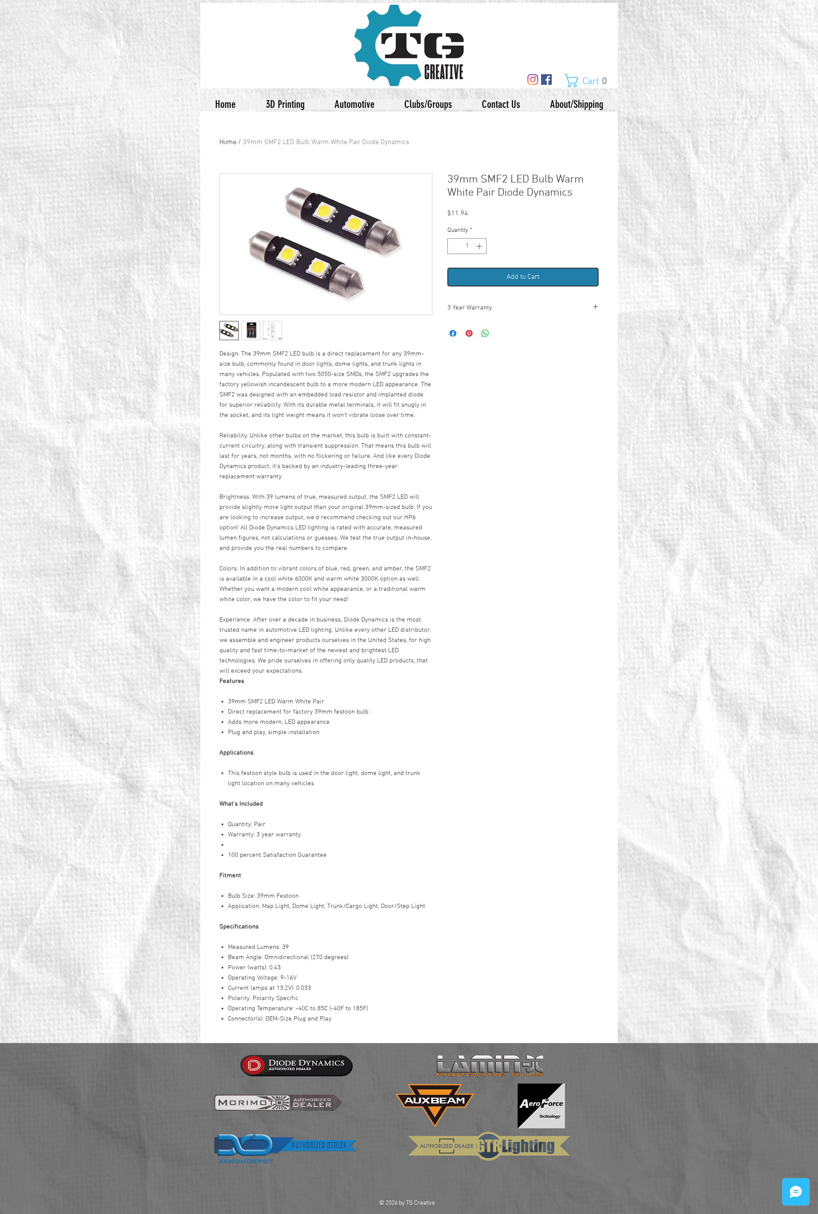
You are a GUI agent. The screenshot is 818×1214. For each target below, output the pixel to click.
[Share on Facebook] (453, 333)
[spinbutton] (467, 246)
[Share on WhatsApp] (485, 333)
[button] (590, 80)
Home (227, 142)
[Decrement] (454, 246)
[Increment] (480, 246)
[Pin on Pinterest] (469, 333)
